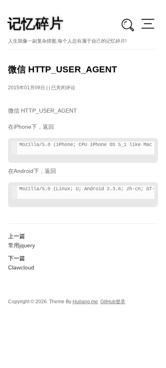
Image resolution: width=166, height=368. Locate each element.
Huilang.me (85, 301)
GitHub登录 (112, 301)
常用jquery (21, 245)
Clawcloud (21, 267)
